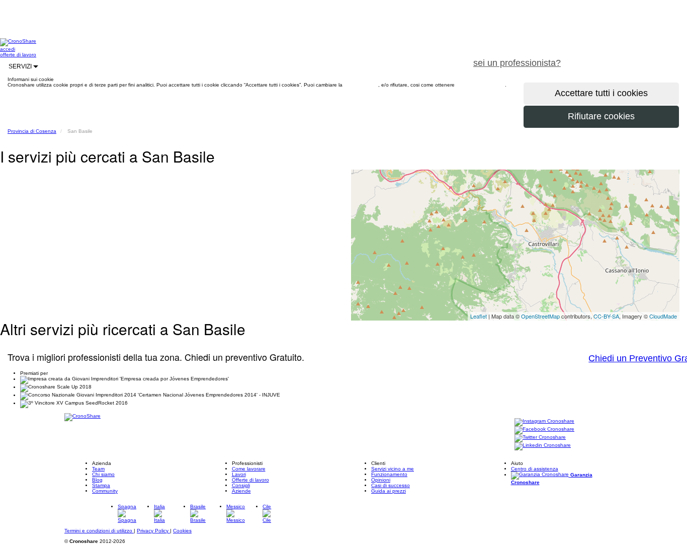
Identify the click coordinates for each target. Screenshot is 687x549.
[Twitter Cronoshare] (540, 437)
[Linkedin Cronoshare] (542, 445)
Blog (97, 480)
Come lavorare (249, 469)
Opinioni (380, 480)
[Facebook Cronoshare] (544, 429)
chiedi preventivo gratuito (628, 57)
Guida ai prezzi (388, 491)
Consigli (241, 485)
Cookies (182, 530)
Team (98, 469)
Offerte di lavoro (250, 480)
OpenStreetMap (540, 316)
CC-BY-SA (606, 316)
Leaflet (478, 316)
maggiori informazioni (480, 85)
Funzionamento (389, 474)
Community (105, 491)
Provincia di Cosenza (32, 131)
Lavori (239, 474)
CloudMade (663, 316)
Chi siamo (103, 474)
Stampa (101, 485)
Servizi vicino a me (392, 469)
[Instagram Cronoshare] (544, 421)
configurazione (361, 85)
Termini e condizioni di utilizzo (99, 530)
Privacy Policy (153, 530)
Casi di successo (390, 485)
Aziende (241, 491)
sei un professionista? (517, 63)
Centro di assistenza (534, 469)
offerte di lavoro (18, 54)
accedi (7, 49)
